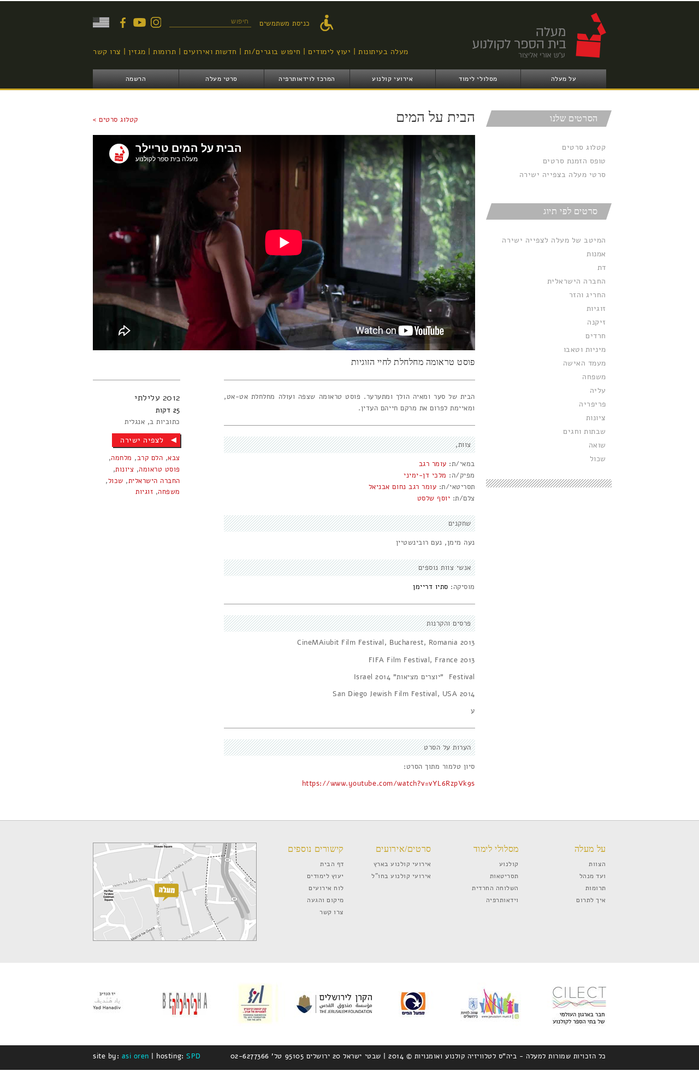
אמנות (596, 254)
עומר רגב (433, 464)
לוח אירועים (326, 887)
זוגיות (596, 308)
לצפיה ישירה (142, 440)
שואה (597, 445)
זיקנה (596, 322)
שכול (598, 459)
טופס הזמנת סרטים (574, 161)
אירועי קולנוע (392, 78)
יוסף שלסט (434, 498)
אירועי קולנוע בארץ (402, 863)
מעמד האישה (584, 363)
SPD (193, 1056)
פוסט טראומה (159, 469)
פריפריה (592, 404)
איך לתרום (591, 899)
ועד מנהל (592, 875)
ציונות (596, 418)
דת (601, 267)
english (101, 22)
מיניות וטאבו (585, 349)
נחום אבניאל (387, 487)
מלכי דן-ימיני (425, 475)
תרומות (164, 51)
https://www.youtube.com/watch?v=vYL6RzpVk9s (388, 783)
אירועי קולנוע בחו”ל (401, 875)
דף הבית (332, 863)
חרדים (595, 336)
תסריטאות (504, 875)
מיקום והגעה (325, 899)
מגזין (137, 51)
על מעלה (564, 78)
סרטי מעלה (221, 78)
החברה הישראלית (576, 281)
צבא (174, 458)
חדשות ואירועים (209, 51)
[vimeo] (139, 22)
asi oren (135, 1056)
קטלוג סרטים (584, 147)
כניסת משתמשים (284, 23)
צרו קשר (107, 51)
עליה (598, 390)
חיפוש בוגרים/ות (272, 51)
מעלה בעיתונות (383, 51)
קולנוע (509, 863)
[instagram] (155, 22)
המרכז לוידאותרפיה (307, 78)
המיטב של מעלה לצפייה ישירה (554, 240)
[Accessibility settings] (329, 24)
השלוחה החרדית (495, 887)
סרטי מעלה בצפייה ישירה (562, 174)
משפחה (594, 377)
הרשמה (136, 78)
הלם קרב (150, 458)
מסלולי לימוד (478, 78)
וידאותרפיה (502, 899)
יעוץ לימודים (329, 51)
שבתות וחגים (584, 431)
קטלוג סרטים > (115, 120)
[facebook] (123, 22)
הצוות (597, 863)
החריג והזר (587, 295)
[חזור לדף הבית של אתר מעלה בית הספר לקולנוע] (527, 63)
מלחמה (121, 458)
